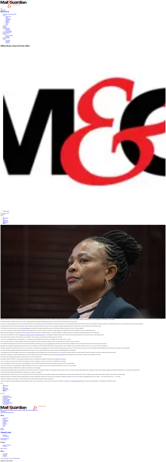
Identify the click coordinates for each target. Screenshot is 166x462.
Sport (4, 426)
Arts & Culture (4, 439)
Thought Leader (6, 432)
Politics (2, 428)
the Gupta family (60, 354)
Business (2, 429)
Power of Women (6, 445)
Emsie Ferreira (6, 211)
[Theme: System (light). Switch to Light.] (2, 10)
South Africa (5, 418)
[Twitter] (6, 11)
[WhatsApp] (7, 11)
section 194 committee (7, 402)
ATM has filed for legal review (77, 381)
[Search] (4, 10)
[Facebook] (1, 11)
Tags (1, 411)
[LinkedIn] (3, 11)
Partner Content (4, 448)
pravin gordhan (6, 400)
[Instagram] (2, 11)
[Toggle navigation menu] (1, 9)
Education (5, 421)
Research (5, 455)
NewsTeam (17, 458)
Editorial (5, 435)
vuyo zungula (6, 404)
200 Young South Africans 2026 (7, 412)
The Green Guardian (5, 438)
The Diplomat (6, 436)
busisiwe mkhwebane (7, 397)
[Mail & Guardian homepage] (83, 4)
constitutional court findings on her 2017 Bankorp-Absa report (32, 334)
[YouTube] (8, 11)
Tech (4, 425)
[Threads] (4, 11)
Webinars (5, 446)
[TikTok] (5, 11)
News (2, 415)
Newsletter (5, 453)
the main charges (26, 328)
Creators (4, 411)
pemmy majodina (6, 399)
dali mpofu (5, 398)
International (5, 420)
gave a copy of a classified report (47, 343)
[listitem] (3, 410)
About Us (5, 456)
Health (4, 422)
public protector (6, 401)
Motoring (5, 423)
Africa (4, 419)
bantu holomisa (6, 395)
